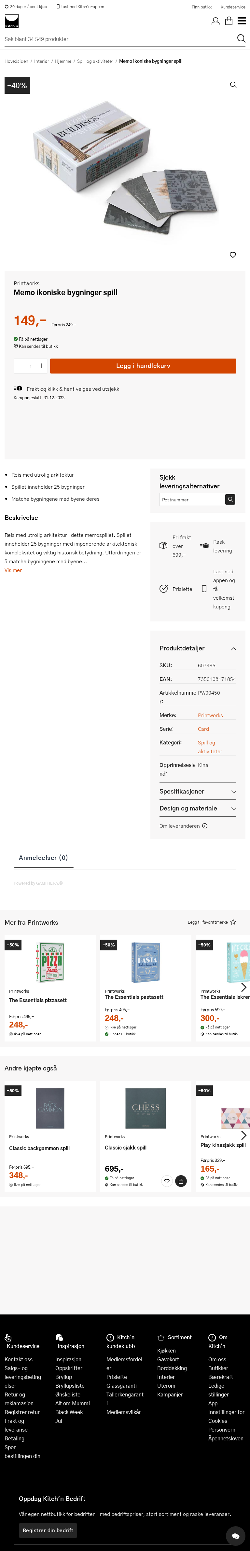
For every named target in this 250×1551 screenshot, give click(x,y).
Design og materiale (188, 808)
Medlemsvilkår (123, 1412)
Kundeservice (233, 7)
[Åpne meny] (241, 21)
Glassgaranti (121, 1385)
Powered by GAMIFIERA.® (38, 883)
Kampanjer (170, 1394)
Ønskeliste (67, 1394)
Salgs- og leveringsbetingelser (23, 1376)
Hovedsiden (16, 61)
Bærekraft (220, 1377)
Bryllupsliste (70, 1385)
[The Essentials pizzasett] (50, 962)
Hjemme (63, 61)
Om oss (217, 1359)
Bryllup (63, 1377)
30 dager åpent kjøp (28, 6)
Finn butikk (202, 7)
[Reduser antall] (20, 366)
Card (203, 728)
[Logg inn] (216, 21)
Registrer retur (22, 1412)
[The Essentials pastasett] (146, 962)
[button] (233, 255)
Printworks (26, 283)
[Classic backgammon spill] (50, 1108)
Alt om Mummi (72, 1403)
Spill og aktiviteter (95, 61)
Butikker (218, 1368)
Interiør (41, 61)
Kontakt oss (19, 1359)
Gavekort (168, 1359)
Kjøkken (166, 1350)
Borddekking (172, 1368)
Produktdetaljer (182, 648)
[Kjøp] (181, 1181)
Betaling (14, 1438)
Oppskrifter (68, 1368)
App (212, 1403)
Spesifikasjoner (182, 791)
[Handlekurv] (229, 21)
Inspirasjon (68, 1359)
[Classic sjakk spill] (146, 1108)
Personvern (221, 1429)
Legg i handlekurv (143, 365)
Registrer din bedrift (48, 1530)
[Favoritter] (167, 1181)
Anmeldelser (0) (44, 857)
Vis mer (13, 570)
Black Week (69, 1412)
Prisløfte (182, 588)
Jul (58, 1420)
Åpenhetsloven (225, 1438)
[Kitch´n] (12, 21)
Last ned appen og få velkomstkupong (224, 588)
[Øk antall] (42, 366)
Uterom (166, 1385)
